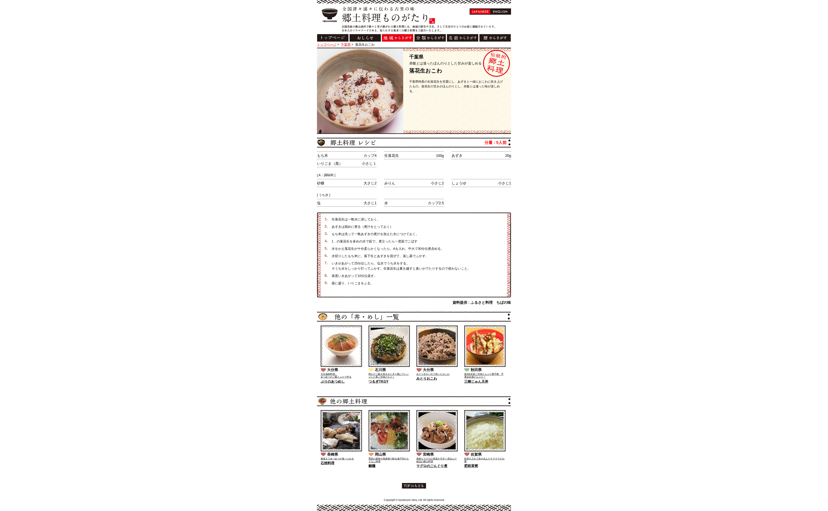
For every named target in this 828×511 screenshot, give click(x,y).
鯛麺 (372, 466)
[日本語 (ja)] (480, 11)
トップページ (326, 44)
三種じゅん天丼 (476, 381)
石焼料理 (327, 463)
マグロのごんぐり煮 (431, 466)
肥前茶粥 (471, 466)
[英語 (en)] (500, 11)
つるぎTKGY (379, 381)
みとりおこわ (426, 378)
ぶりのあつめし (333, 381)
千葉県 (346, 44)
